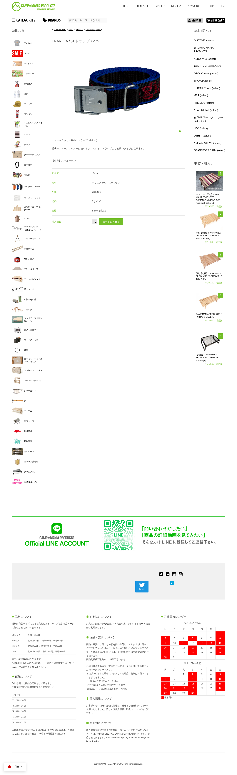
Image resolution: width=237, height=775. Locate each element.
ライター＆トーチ (32, 186)
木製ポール (29, 249)
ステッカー (29, 73)
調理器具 (28, 84)
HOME (126, 6)
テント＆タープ (31, 269)
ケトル (27, 218)
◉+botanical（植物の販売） (209, 66)
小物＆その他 (30, 299)
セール (27, 53)
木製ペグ (28, 309)
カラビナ (28, 165)
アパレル (28, 43)
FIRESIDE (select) (204, 102)
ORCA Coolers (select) (206, 73)
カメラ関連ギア (31, 330)
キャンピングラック (33, 380)
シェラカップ (30, 391)
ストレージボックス (33, 370)
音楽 (26, 350)
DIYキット (29, 63)
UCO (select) (201, 128)
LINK (223, 6)
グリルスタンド (31, 472)
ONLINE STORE (143, 6)
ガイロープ (29, 451)
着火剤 (27, 175)
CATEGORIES (25, 20)
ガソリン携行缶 (31, 461)
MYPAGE (196, 20)
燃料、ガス (29, 259)
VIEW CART (217, 20)
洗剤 (26, 94)
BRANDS (54, 20)
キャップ (28, 104)
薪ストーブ (29, 421)
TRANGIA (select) (203, 80)
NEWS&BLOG (194, 6)
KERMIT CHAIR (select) (207, 88)
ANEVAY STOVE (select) (207, 143)
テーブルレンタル (32, 279)
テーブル (28, 411)
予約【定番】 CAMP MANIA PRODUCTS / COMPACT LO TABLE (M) (209, 276)
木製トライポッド (32, 238)
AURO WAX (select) (205, 59)
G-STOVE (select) (203, 40)
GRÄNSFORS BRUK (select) (209, 150)
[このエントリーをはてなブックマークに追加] (172, 582)
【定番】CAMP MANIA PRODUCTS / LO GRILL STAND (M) (207, 358)
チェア (27, 144)
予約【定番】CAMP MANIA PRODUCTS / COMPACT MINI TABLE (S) (208, 236)
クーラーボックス (32, 155)
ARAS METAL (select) (206, 110)
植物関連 (28, 441)
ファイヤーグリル (32, 198)
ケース (27, 134)
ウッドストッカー (32, 340)
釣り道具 (28, 431)
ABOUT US (160, 6)
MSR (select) (201, 95)
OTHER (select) (202, 135)
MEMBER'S (176, 6)
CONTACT (210, 6)
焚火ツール (29, 289)
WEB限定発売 (30, 482)
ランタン (28, 114)
